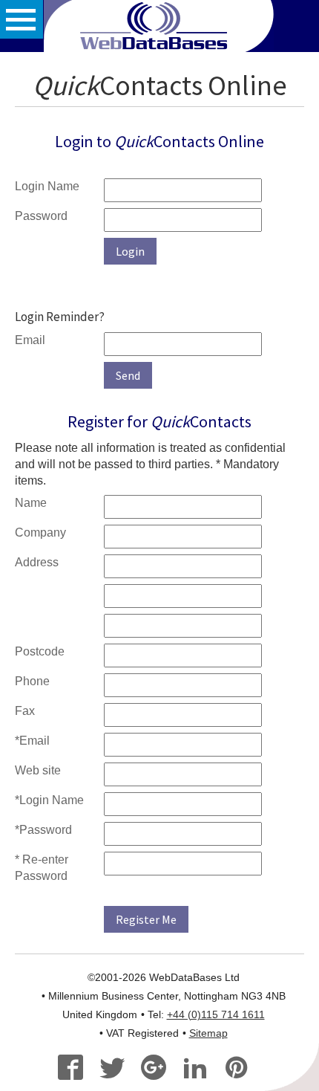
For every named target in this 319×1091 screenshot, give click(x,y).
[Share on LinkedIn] (201, 1069)
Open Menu (21, 19)
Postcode (40, 651)
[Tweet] (118, 1069)
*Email (32, 740)
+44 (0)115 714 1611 (216, 1014)
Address (37, 562)
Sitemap (208, 1033)
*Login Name (49, 800)
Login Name (47, 186)
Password (41, 216)
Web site (38, 770)
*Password (43, 829)
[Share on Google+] (160, 1069)
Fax (25, 711)
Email (30, 340)
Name (31, 502)
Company (40, 532)
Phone (32, 681)
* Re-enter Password (41, 867)
